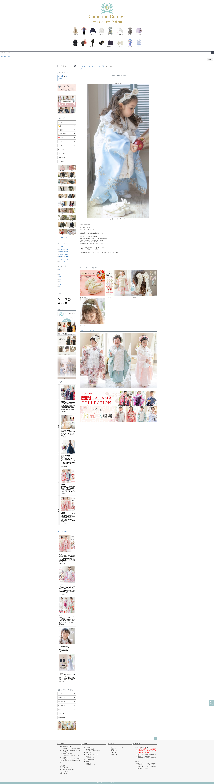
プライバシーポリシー (66, 771)
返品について (61, 705)
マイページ (61, 694)
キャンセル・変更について (93, 750)
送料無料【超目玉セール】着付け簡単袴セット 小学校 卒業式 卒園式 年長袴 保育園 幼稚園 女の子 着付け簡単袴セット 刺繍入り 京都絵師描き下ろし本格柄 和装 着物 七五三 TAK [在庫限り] (68, 406)
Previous (81, 361)
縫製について (89, 756)
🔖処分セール (62, 130)
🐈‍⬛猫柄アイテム (62, 157)
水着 (9, 56)
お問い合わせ (61, 717)
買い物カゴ (114, 750)
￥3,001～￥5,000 (63, 251)
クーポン (113, 752)
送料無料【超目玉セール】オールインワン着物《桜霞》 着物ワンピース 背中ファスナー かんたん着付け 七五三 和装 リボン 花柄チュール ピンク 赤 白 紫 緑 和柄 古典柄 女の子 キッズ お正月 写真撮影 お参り (68, 517)
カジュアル (61, 149)
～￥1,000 (61, 247)
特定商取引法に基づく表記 (67, 769)
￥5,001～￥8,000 (63, 254)
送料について (61, 701)
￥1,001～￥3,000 (63, 249)
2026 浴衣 (3, 56)
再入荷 (60, 76)
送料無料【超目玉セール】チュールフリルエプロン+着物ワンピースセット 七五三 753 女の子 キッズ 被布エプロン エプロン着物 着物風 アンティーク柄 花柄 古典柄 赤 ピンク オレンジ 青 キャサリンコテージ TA (67, 588)
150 (60, 286)
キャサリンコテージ (85, 66)
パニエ (60, 145)
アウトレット (61, 153)
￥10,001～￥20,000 (64, 259)
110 (60, 276)
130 (60, 281)
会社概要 (62, 766)
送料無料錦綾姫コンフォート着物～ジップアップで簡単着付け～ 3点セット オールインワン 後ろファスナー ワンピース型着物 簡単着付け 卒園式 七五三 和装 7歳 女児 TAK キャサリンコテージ (67, 619)
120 (60, 279)
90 (59, 272)
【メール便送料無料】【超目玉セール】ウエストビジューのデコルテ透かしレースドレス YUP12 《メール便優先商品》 (68, 433)
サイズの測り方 (90, 757)
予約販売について (90, 765)
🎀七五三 (60, 137)
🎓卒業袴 (66, 76)
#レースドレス (62, 80)
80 (59, 269)
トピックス (61, 161)
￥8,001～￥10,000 (64, 256)
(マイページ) (119, 747)
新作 (59, 532)
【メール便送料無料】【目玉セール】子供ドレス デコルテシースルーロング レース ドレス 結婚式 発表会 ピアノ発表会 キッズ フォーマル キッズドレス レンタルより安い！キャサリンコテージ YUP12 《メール (68, 460)
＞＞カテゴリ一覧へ (63, 237)
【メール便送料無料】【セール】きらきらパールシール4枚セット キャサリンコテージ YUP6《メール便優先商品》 (67, 648)
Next (155, 361)
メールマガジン (62, 713)
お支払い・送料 (90, 749)
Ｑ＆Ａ (87, 761)
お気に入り (114, 754)
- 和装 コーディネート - (87, 330)
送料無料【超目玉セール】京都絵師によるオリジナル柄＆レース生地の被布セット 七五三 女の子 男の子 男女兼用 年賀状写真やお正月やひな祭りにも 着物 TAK (68, 488)
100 (60, 274)
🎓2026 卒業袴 (62, 134)
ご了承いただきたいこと (92, 754)
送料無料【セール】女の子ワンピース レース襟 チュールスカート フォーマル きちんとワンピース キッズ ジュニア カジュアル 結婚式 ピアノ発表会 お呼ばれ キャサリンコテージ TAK (67, 676)
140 (60, 284)
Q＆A (59, 709)
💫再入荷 (60, 126)
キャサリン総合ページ (66, 767)
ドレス (60, 141)
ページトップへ (155, 738)
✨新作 (60, 122)
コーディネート (96, 66)
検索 (212, 53)
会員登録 (113, 749)
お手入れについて (90, 759)
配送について (89, 752)
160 (60, 289)
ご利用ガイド (61, 698)
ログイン (113, 747)
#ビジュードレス (62, 78)
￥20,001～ (62, 261)
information (136, 743)
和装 (103, 66)
